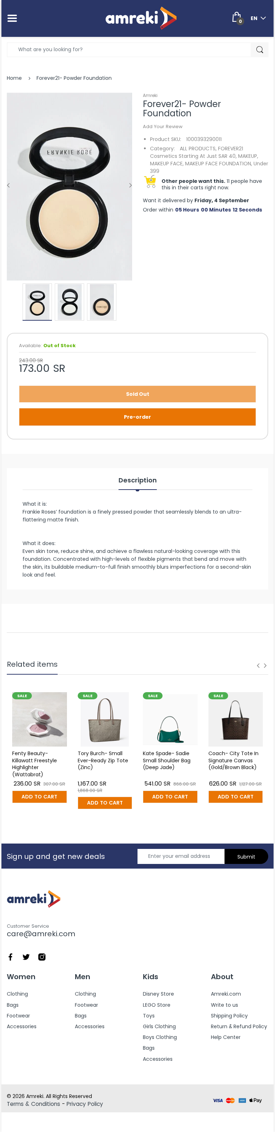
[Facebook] (10, 956)
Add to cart (39, 796)
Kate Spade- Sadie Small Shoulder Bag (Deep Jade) (166, 760)
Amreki (150, 95)
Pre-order (137, 417)
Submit (246, 856)
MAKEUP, (248, 156)
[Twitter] (26, 956)
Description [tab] (138, 480)
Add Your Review (163, 126)
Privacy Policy (85, 1104)
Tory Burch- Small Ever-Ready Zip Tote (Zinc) (103, 760)
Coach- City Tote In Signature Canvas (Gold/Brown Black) (233, 760)
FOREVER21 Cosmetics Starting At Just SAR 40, (196, 152)
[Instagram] (41, 956)
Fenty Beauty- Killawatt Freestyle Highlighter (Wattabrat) (34, 764)
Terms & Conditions (33, 1104)
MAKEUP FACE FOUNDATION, (218, 163)
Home (14, 78)
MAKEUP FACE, (167, 163)
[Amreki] (141, 17)
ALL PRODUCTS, (198, 148)
